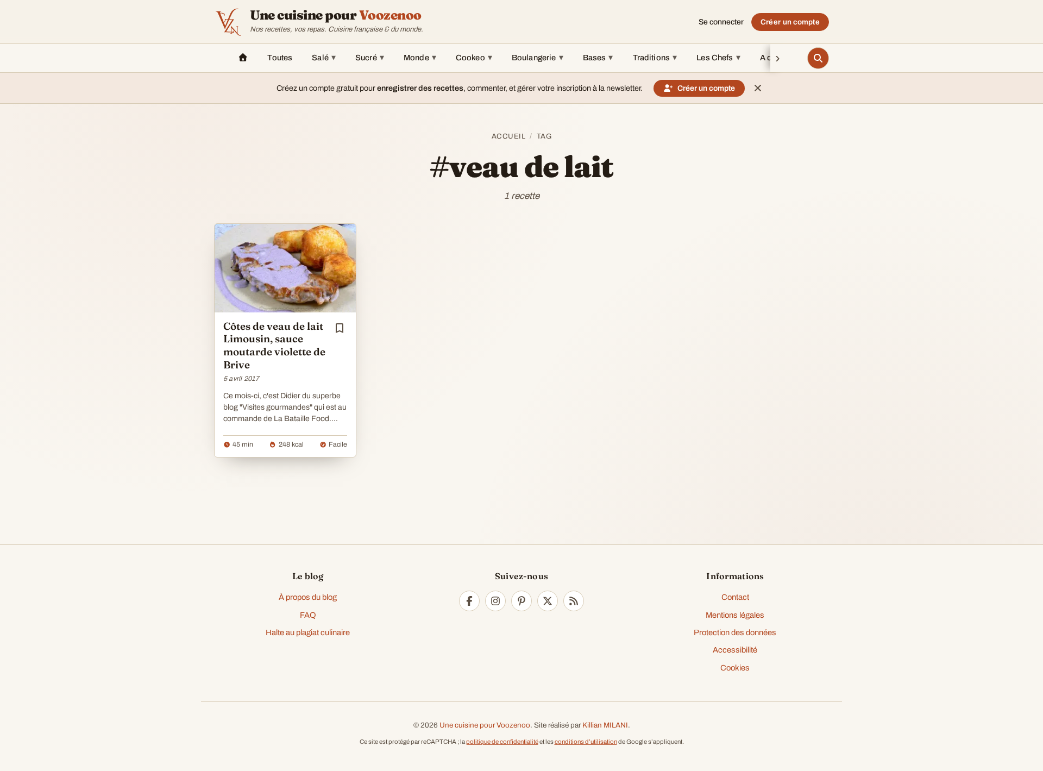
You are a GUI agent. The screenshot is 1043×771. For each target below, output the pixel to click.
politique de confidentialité (502, 741)
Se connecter (721, 22)
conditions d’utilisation (586, 741)
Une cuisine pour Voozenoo (484, 725)
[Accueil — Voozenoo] (228, 22)
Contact (735, 597)
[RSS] (573, 601)
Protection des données (735, 632)
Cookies (735, 667)
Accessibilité (735, 649)
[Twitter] (547, 601)
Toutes (279, 57)
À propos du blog (308, 597)
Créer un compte (790, 22)
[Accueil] (242, 58)
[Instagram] (495, 601)
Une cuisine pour (336, 15)
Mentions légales (735, 615)
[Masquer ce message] (757, 88)
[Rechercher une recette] (818, 58)
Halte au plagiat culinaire (308, 632)
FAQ (308, 615)
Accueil (509, 136)
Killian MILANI (605, 725)
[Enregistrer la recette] (339, 328)
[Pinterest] (521, 601)
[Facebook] (469, 601)
